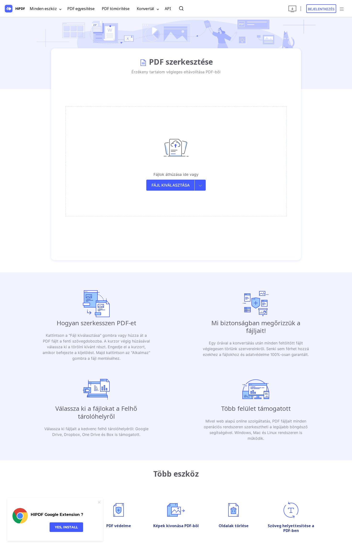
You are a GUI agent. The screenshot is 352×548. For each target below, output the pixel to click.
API (168, 8)
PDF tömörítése (116, 8)
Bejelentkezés (321, 9)
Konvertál (146, 8)
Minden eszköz (44, 8)
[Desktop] (292, 8)
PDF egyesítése (81, 8)
